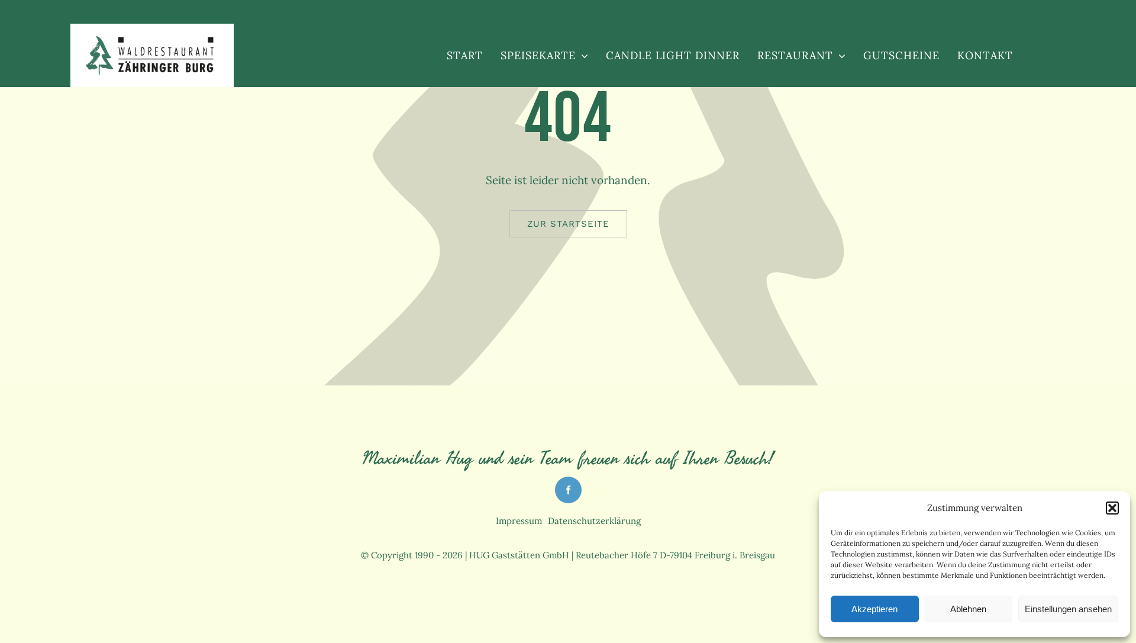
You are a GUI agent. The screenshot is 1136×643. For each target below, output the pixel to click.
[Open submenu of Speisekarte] (582, 55)
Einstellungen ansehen (1068, 609)
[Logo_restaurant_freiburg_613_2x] (152, 39)
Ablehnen (968, 609)
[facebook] (568, 490)
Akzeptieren (874, 609)
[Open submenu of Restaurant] (839, 55)
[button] (1112, 508)
